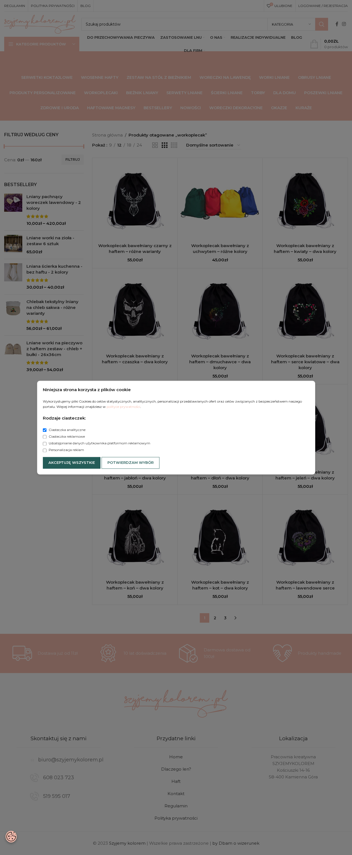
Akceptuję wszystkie (71, 462)
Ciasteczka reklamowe (66, 437)
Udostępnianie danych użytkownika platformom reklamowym (99, 443)
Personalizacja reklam (66, 450)
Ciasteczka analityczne (66, 430)
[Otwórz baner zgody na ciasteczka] (11, 836)
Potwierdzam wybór (130, 462)
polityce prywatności (123, 407)
